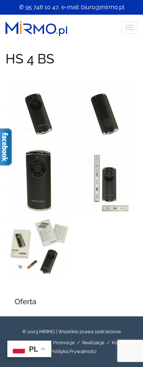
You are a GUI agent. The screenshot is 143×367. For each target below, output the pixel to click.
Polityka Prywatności (73, 351)
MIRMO (47, 331)
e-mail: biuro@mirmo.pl (92, 7)
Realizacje (93, 342)
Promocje (64, 342)
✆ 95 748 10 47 (38, 7)
